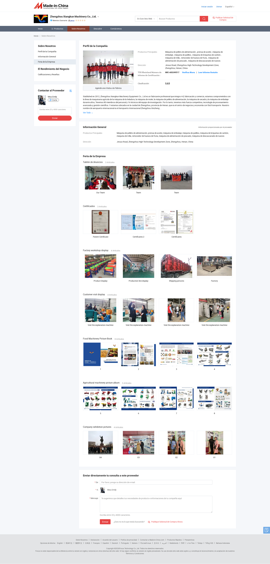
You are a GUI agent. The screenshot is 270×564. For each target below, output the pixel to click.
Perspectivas (189, 540)
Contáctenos (116, 28)
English (60, 543)
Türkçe (199, 543)
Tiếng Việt (209, 543)
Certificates (177, 236)
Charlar (54, 100)
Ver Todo (87, 112)
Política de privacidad (129, 540)
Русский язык (145, 543)
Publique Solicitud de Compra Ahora (165, 521)
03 (138, 457)
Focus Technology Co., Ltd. (129, 548)
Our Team (100, 192)
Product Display (100, 280)
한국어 (156, 543)
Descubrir (98, 28)
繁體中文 (78, 543)
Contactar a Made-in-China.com (152, 540)
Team (138, 192)
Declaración (95, 540)
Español (106, 543)
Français (96, 543)
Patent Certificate (100, 236)
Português (125, 543)
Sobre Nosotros (78, 28)
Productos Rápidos (174, 540)
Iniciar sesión (207, 6)
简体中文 (69, 543)
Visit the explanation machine (100, 325)
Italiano (135, 543)
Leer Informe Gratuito (208, 72)
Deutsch (115, 543)
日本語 (87, 543)
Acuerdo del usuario (110, 540)
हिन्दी (182, 543)
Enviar (55, 118)
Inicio (40, 28)
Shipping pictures (176, 280)
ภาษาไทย (190, 543)
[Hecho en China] (52, 5)
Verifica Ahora (188, 72)
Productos (58, 28)
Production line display (138, 280)
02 (176, 457)
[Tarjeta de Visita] (70, 90)
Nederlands (174, 543)
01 (214, 457)
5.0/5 (167, 83)
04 (100, 457)
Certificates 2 (138, 236)
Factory (214, 280)
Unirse (219, 6)
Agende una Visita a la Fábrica (108, 88)
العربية (164, 543)
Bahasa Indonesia (223, 543)
